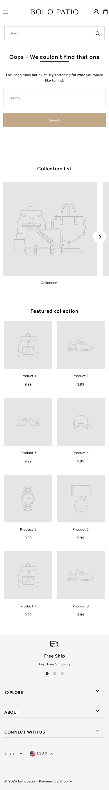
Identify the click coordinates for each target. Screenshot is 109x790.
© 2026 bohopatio (19, 781)
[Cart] (105, 11)
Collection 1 (50, 283)
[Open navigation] (14, 11)
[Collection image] (50, 229)
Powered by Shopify (55, 781)
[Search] (98, 33)
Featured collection (54, 311)
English (10, 753)
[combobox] (54, 33)
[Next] (99, 236)
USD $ (42, 753)
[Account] (96, 11)
